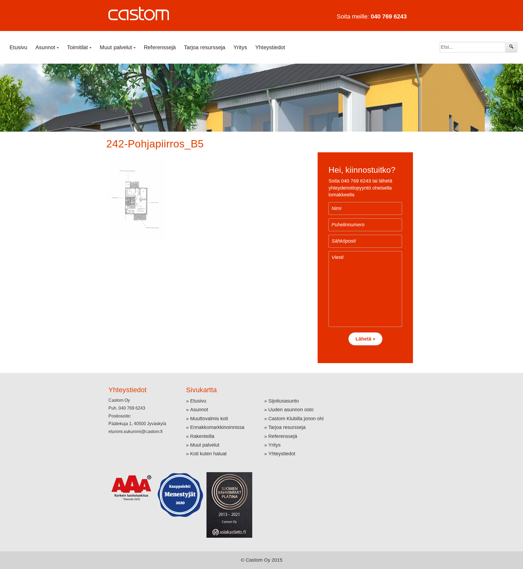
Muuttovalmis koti (209, 418)
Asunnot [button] (45, 47)
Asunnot (199, 409)
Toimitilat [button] (77, 47)
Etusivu (18, 47)
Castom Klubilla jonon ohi (296, 418)
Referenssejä (160, 47)
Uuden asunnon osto (291, 409)
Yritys (240, 47)
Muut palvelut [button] (116, 47)
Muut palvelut (204, 445)
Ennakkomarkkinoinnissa (217, 427)
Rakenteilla (202, 436)
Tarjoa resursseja (204, 47)
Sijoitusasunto (283, 401)
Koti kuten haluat (208, 453)
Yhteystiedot (270, 47)
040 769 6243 (389, 16)
